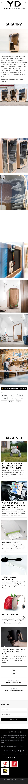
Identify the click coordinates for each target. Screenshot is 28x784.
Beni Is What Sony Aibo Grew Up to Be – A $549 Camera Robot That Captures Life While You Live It (13, 466)
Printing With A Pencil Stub (11, 542)
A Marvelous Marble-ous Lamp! (14, 681)
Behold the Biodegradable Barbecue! (14, 689)
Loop (14, 673)
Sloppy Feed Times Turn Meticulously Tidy (9, 578)
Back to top (13, 781)
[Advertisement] (14, 16)
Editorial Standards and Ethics (8, 746)
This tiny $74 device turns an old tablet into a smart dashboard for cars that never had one (14, 505)
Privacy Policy (19, 746)
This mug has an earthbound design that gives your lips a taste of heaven (14, 652)
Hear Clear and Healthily (10, 614)
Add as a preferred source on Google (15, 388)
